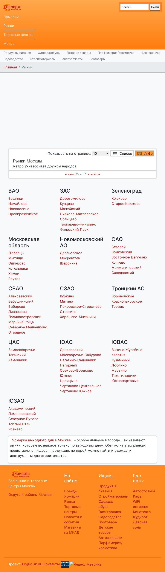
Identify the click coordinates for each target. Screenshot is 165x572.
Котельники (18, 268)
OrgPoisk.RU (32, 564)
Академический (21, 408)
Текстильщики (124, 375)
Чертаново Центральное (80, 386)
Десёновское (71, 253)
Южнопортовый (125, 381)
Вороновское (123, 296)
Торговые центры (18, 34)
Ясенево (15, 429)
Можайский (70, 209)
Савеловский (123, 273)
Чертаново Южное (76, 391)
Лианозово (17, 311)
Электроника (150, 52)
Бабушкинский (21, 301)
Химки (13, 273)
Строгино (68, 311)
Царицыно (69, 381)
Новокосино (18, 209)
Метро (9, 43)
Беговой (119, 247)
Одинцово (17, 263)
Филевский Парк (74, 229)
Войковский (122, 252)
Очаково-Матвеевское (79, 214)
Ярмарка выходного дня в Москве (41, 440)
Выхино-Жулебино (127, 350)
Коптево (118, 262)
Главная (10, 67)
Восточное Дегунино (129, 257)
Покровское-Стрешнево (81, 306)
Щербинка (68, 263)
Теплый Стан (19, 424)
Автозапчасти (72, 59)
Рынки (8, 25)
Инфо (148, 153)
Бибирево (16, 306)
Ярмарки (11, 17)
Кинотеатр (142, 512)
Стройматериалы (42, 59)
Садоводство (13, 59)
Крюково (119, 198)
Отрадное (16, 332)
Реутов (14, 279)
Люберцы (16, 253)
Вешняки (15, 198)
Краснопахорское (127, 301)
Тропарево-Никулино (78, 224)
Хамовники (17, 360)
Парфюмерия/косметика (116, 52)
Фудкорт (140, 517)
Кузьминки (121, 360)
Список (125, 153)
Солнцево (68, 219)
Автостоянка (144, 491)
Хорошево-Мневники (78, 317)
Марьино (119, 370)
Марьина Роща (21, 322)
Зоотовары (97, 59)
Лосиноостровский (24, 317)
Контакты (52, 564)
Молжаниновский (127, 267)
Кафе (137, 496)
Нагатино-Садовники (78, 360)
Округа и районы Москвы (30, 494)
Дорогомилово (73, 198)
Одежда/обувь (49, 52)
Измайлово (18, 203)
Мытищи (15, 258)
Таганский (17, 355)
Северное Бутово (23, 419)
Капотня (118, 355)
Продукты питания (17, 52)
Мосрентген (70, 258)
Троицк (118, 306)
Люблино (119, 365)
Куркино (67, 296)
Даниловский (71, 350)
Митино (66, 301)
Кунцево (67, 203)
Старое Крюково (126, 203)
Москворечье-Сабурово (80, 355)
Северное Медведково (27, 327)
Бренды (70, 491)
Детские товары (79, 52)
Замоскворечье (21, 350)
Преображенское (23, 214)
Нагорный (68, 365)
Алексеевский (20, 296)
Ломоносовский (22, 413)
